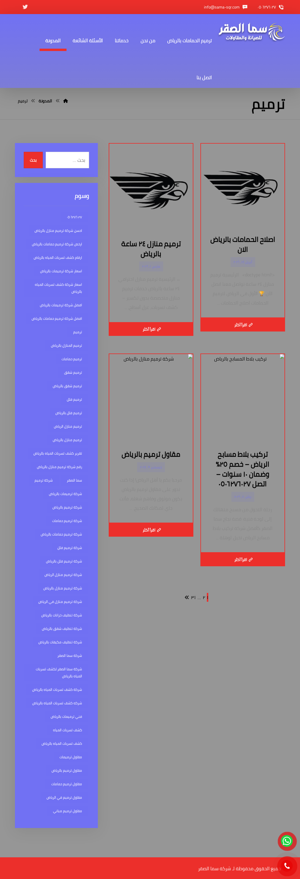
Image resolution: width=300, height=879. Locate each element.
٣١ (193, 597)
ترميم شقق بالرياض (67, 385)
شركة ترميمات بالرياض (65, 493)
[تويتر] (25, 7)
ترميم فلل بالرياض (68, 412)
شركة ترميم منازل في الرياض (60, 601)
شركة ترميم (44, 480)
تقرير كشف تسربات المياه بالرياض (57, 453)
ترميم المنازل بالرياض (66, 345)
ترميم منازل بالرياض (67, 439)
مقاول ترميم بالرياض (67, 770)
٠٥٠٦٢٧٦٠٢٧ (74, 217)
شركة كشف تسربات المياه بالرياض (57, 689)
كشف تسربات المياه (67, 730)
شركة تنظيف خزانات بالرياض (61, 615)
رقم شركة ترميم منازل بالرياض (59, 466)
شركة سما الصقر (69, 655)
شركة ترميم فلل (69, 547)
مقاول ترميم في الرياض (64, 797)
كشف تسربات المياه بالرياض (62, 743)
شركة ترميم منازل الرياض (63, 574)
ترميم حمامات (72, 359)
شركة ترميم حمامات (67, 520)
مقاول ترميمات (70, 757)
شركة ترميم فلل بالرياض (64, 561)
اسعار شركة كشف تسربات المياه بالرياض (58, 288)
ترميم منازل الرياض (68, 426)
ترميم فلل (74, 399)
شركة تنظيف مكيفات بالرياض (60, 642)
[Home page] (65, 101)
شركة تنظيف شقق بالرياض (62, 628)
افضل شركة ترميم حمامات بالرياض (57, 318)
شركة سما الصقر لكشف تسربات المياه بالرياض (59, 672)
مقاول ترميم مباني (67, 810)
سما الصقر (74, 480)
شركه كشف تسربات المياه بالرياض (57, 703)
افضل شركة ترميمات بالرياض (61, 305)
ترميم (77, 332)
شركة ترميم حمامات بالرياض (61, 534)
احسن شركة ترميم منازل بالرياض (58, 230)
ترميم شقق (73, 372)
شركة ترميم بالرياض (67, 507)
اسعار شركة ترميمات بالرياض (61, 271)
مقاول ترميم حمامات (66, 784)
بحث (33, 160)
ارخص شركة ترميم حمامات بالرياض (57, 244)
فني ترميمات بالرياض (66, 716)
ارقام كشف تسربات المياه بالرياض (58, 257)
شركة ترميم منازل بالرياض (62, 588)
